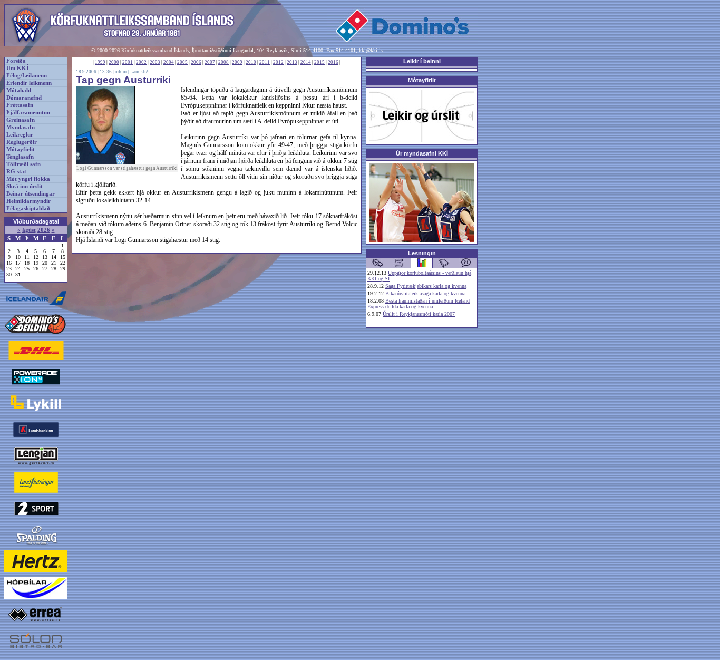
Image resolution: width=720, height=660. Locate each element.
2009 (237, 62)
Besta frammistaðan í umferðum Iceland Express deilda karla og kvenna (418, 303)
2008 (223, 62)
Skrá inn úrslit (24, 186)
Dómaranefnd (24, 98)
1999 (100, 62)
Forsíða (16, 61)
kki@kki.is (371, 50)
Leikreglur (19, 135)
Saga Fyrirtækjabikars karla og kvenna (425, 286)
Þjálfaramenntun (28, 112)
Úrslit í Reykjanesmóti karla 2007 (419, 314)
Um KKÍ (17, 68)
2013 (292, 62)
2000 (114, 62)
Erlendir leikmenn (29, 83)
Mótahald (18, 90)
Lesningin (422, 253)
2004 (168, 62)
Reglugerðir (21, 142)
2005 (182, 62)
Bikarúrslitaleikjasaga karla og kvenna (425, 293)
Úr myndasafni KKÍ (422, 153)
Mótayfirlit (20, 149)
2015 (319, 62)
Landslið (139, 71)
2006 (196, 62)
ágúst (29, 230)
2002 (141, 62)
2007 (210, 62)
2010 (251, 62)
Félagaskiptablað (28, 208)
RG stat (16, 171)
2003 (155, 62)
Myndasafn (20, 127)
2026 (43, 230)
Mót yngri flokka (28, 179)
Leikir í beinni (422, 61)
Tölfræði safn (23, 164)
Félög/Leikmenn (26, 76)
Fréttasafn (19, 105)
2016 (333, 62)
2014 (305, 62)
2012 (278, 62)
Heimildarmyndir (28, 201)
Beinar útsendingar (30, 194)
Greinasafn (20, 120)
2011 (264, 62)
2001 (127, 62)
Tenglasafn (20, 157)
